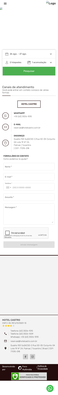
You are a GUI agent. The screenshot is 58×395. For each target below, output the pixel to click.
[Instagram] (32, 356)
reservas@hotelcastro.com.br (24, 341)
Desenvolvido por (17, 368)
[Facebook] (25, 356)
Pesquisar (29, 71)
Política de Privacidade (43, 367)
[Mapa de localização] (29, 285)
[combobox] (8, 187)
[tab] (29, 104)
